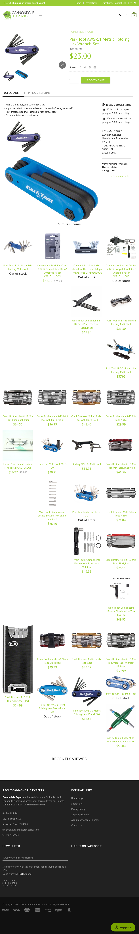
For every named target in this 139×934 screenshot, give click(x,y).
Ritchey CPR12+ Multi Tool (87, 464)
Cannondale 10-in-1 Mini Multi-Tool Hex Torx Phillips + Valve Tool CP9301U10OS (86, 269)
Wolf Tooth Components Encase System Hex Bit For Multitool (52, 515)
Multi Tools (86, 31)
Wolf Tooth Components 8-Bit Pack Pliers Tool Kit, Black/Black (86, 324)
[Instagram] (135, 2)
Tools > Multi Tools (119, 176)
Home (78, 2)
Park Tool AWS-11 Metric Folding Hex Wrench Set (100, 41)
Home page (77, 798)
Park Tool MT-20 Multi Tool (121, 693)
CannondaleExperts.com (33, 904)
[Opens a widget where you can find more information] (122, 927)
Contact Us (76, 825)
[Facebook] (131, 2)
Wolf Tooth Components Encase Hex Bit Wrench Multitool (87, 563)
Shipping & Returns (37, 92)
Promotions (91, 2)
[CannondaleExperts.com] (19, 15)
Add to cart (96, 80)
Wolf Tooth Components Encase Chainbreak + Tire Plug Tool (121, 611)
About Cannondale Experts (85, 819)
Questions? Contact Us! (114, 2)
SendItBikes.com (36, 804)
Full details (11, 92)
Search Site (77, 803)
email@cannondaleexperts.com (22, 829)
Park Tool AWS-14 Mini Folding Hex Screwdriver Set (52, 708)
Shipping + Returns (80, 814)
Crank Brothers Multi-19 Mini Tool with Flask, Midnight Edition (121, 663)
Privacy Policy (78, 809)
